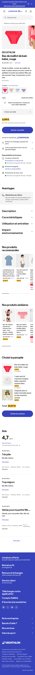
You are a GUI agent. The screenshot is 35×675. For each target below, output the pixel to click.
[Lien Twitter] (7, 607)
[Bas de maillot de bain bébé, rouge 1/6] (13, 37)
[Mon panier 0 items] (30, 11)
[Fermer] (31, 3)
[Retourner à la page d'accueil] (15, 11)
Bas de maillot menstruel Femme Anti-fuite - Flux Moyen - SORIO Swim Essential (8, 329)
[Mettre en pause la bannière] (28, 3)
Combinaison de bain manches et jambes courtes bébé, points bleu (9, 273)
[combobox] (17, 112)
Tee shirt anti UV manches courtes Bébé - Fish (22, 273)
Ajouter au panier (17, 130)
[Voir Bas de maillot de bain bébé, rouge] (7, 368)
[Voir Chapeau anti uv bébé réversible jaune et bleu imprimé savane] (7, 394)
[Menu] (4, 11)
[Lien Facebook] (3, 607)
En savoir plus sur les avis (10, 445)
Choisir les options (17, 414)
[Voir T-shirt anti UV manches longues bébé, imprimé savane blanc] (7, 380)
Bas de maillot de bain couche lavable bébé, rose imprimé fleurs (22, 328)
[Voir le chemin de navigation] (3, 23)
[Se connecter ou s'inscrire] (26, 11)
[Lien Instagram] (16, 607)
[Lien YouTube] (12, 607)
